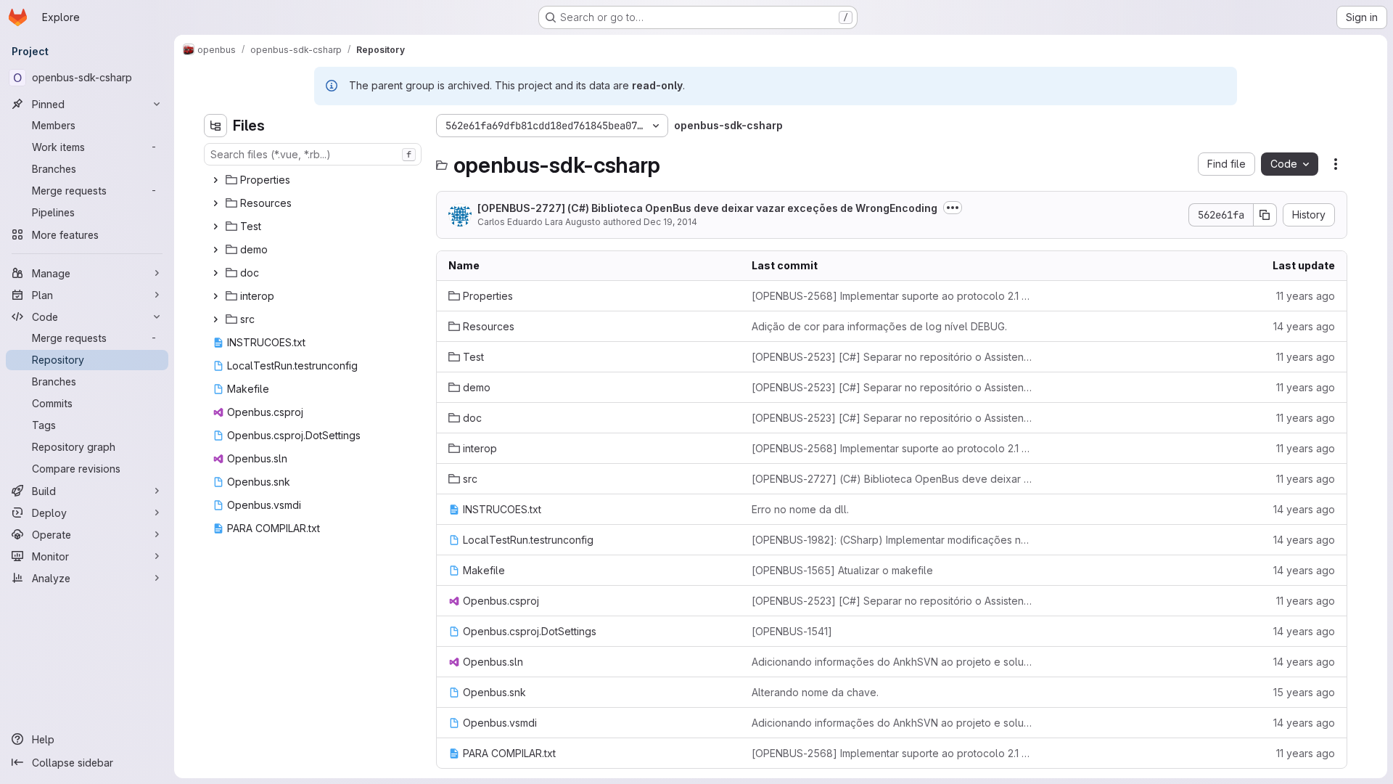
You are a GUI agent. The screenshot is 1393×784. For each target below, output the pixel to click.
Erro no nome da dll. (800, 509)
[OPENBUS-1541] (792, 631)
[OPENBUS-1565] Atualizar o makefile (842, 570)
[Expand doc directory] (215, 273)
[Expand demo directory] (215, 249)
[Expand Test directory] (215, 226)
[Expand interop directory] (215, 296)
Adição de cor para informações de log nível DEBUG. (879, 326)
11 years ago (1305, 296)
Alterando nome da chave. (815, 692)
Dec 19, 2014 (670, 221)
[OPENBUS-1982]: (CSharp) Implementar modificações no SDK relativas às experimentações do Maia (892, 540)
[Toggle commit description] (952, 207)
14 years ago (1304, 326)
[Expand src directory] (215, 319)
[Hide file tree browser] (215, 125)
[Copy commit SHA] (1265, 214)
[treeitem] (314, 180)
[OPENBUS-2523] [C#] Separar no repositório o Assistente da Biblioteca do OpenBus (892, 357)
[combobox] (313, 154)
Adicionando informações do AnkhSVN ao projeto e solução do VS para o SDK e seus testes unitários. (892, 662)
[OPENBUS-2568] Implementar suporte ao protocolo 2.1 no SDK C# (892, 296)
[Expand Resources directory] (215, 203)
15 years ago (1304, 692)
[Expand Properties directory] (215, 180)
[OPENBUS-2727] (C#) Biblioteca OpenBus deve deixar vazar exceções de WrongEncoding (707, 208)
